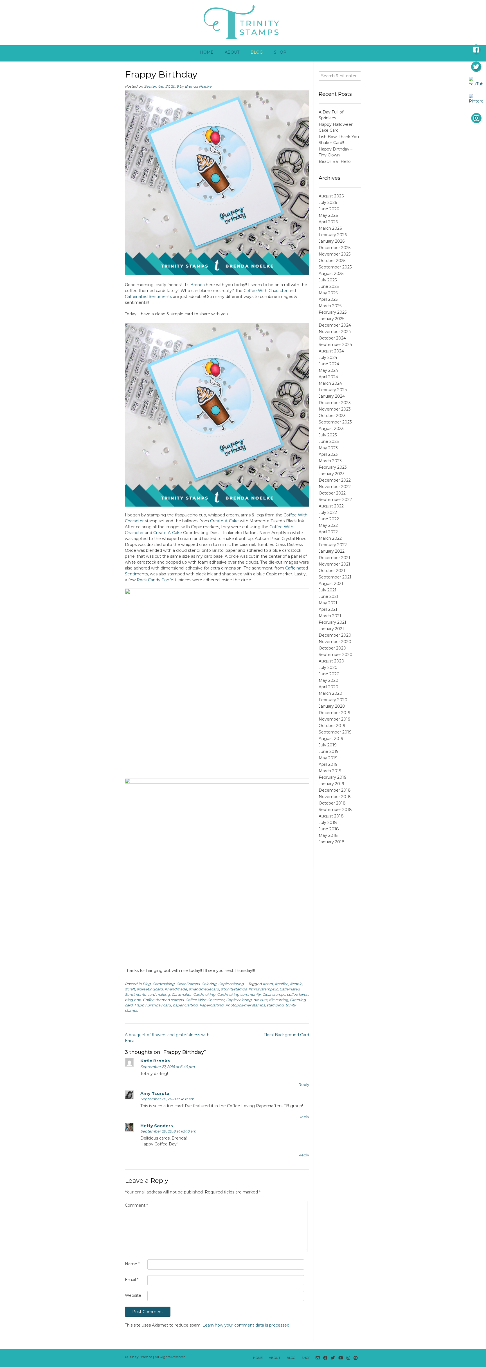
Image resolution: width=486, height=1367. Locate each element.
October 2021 (332, 570)
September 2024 (335, 344)
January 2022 (332, 551)
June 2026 (329, 208)
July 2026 (328, 202)
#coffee (281, 984)
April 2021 (328, 609)
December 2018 (335, 790)
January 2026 (332, 241)
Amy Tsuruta (154, 1093)
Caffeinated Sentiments (148, 296)
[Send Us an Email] (318, 1358)
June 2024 (329, 363)
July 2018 (328, 822)
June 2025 (329, 286)
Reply (304, 1085)
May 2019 (328, 757)
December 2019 (334, 712)
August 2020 (331, 661)
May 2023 (328, 447)
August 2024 (331, 351)
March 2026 (330, 228)
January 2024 (332, 396)
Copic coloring (231, 984)
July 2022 (328, 512)
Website (133, 1295)
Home (206, 52)
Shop (280, 52)
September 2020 (335, 654)
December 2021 (334, 557)
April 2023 (328, 454)
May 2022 (328, 525)
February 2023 (333, 467)
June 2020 (329, 673)
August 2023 (331, 428)
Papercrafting (211, 1005)
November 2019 (334, 719)
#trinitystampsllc (263, 989)
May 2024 (328, 370)
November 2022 (335, 486)
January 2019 (331, 783)
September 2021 (335, 577)
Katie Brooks (155, 1060)
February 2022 (333, 544)
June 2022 (329, 518)
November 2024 (335, 331)
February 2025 (332, 312)
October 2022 (332, 493)
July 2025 (328, 279)
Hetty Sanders (156, 1125)
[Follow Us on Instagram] (348, 1358)
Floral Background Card (286, 1034)
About (232, 52)
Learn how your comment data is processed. (246, 1325)
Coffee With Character (265, 290)
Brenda (197, 284)
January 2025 (331, 318)
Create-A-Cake (224, 520)
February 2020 (333, 699)
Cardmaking (163, 984)
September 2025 (335, 267)
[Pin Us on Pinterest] (356, 1358)
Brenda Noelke (198, 86)
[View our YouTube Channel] (340, 1358)
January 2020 (332, 706)
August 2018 (331, 816)
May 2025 (328, 292)
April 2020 (328, 686)
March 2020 (330, 693)
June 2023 (329, 441)
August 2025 (331, 273)
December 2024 (335, 325)
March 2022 (330, 538)
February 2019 (332, 777)
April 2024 (328, 376)
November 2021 (334, 564)
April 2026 (328, 221)
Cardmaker (182, 994)
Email (131, 1279)
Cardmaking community (239, 994)
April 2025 (328, 299)
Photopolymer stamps (245, 1005)
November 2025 (334, 254)
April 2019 (328, 764)
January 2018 (332, 841)
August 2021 (331, 583)
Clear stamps (273, 994)
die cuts (260, 1000)
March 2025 (330, 305)
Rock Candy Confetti (157, 579)
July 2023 (328, 435)
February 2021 (332, 622)
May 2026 (328, 215)
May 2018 (328, 835)
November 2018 (335, 796)
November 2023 (335, 409)
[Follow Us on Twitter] (333, 1358)
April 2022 (328, 531)
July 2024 (328, 357)
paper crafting (185, 1005)
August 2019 (331, 738)
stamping (275, 1005)
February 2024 (333, 389)
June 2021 (328, 596)
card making (158, 994)
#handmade (176, 989)
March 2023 (330, 460)
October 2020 (332, 648)
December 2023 (335, 402)
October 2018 (332, 803)
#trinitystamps (234, 989)
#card (268, 984)
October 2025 (332, 260)
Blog (257, 52)
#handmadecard (204, 989)
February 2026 (333, 234)
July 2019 (328, 745)
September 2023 (335, 422)
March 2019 (330, 770)
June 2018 (329, 828)
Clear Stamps (188, 984)
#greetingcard (150, 989)
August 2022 (331, 506)
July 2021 (327, 590)
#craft (130, 989)
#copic (296, 984)
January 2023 (332, 473)
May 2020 (328, 680)
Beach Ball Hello (335, 161)
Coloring (209, 984)
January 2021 (331, 628)
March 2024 (330, 383)
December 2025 (334, 247)
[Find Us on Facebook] (325, 1358)
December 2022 (335, 480)
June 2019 (329, 751)
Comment (136, 1205)
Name (132, 1263)
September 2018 (335, 809)
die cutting (278, 1000)
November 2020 (335, 641)
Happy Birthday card (152, 1005)
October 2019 (332, 725)
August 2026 (331, 196)
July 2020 (328, 667)
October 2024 (332, 338)
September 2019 (335, 732)
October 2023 (332, 415)
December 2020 (335, 635)
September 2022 (335, 499)
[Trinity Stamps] (243, 21)
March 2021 (330, 615)
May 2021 (328, 602)
